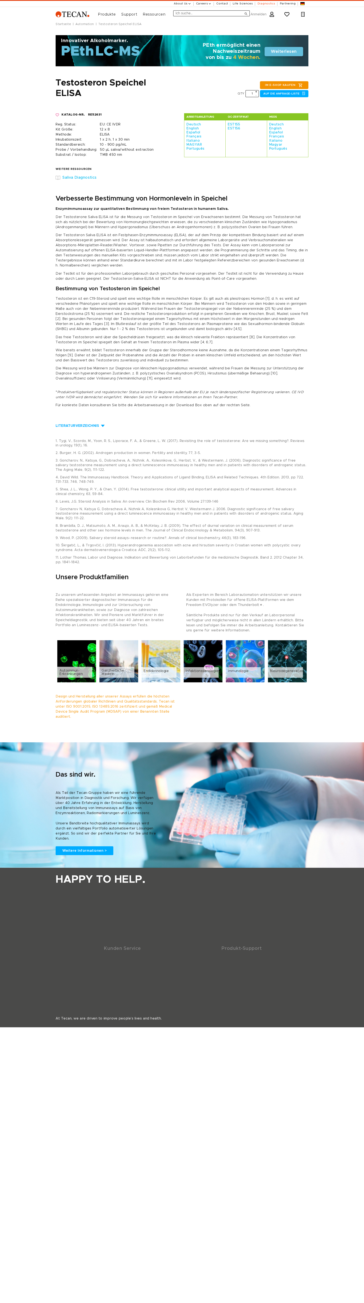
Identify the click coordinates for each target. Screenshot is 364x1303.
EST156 (234, 128)
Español (193, 132)
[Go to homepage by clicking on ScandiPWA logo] (72, 14)
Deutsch (193, 124)
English (192, 128)
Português (195, 148)
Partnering (288, 3)
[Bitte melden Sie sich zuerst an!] (57, 115)
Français (193, 136)
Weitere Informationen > (84, 850)
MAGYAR (194, 144)
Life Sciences (243, 3)
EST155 (234, 124)
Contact (222, 3)
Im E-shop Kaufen (280, 85)
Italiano (193, 140)
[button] (105, 14)
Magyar (275, 144)
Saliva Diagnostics (79, 178)
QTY (241, 93)
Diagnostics (266, 3)
